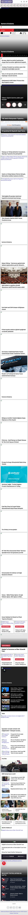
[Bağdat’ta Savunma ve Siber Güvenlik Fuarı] (14, 836)
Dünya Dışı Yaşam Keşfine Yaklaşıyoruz (12, 852)
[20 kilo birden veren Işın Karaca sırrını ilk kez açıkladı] (20, 816)
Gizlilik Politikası (13, 911)
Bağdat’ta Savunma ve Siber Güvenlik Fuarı (13, 844)
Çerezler (18, 911)
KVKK (22, 911)
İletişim (7, 911)
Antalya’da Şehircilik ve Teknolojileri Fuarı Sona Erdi (14, 848)
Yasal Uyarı (16, 913)
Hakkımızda (3, 911)
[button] (1, 26)
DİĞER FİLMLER (21, 856)
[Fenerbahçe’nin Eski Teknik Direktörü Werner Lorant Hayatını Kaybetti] (7, 816)
